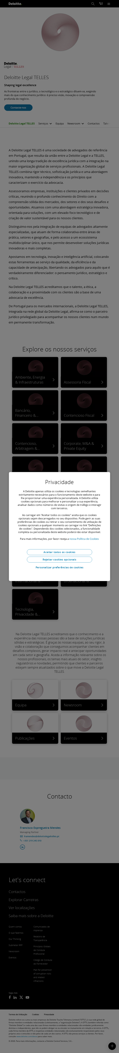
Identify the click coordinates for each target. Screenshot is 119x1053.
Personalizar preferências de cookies (60, 567)
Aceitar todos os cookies (59, 552)
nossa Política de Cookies (84, 539)
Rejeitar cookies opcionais (59, 559)
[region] (59, 526)
